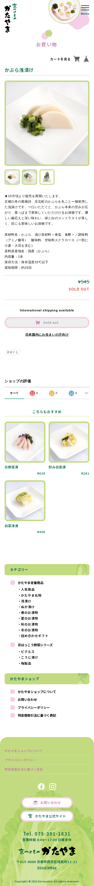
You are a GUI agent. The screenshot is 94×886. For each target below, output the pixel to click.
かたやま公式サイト (50, 816)
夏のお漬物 (29, 618)
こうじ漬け (29, 657)
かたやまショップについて (37, 691)
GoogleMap (47, 867)
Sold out (50, 322)
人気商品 (28, 589)
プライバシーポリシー (34, 707)
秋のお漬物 (29, 624)
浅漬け (26, 601)
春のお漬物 (29, 612)
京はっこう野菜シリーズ (35, 645)
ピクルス (28, 651)
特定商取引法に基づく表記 (37, 715)
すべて (14, 393)
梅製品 (26, 663)
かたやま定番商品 (30, 582)
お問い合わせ (27, 699)
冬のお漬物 (29, 630)
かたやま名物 (31, 595)
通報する (12, 352)
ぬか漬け (28, 606)
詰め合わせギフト (34, 635)
